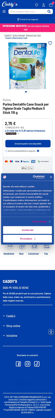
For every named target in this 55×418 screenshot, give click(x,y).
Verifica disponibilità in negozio (22, 150)
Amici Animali (19, 35)
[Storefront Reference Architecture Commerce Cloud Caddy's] (9, 4)
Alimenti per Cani (33, 35)
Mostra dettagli (40, 221)
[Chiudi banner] (51, 177)
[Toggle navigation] (4, 11)
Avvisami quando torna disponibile (28, 143)
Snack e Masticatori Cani (16, 38)
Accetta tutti (27, 230)
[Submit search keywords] (49, 11)
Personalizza (26, 239)
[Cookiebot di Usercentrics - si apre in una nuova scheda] (34, 177)
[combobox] (30, 11)
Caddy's (7, 35)
